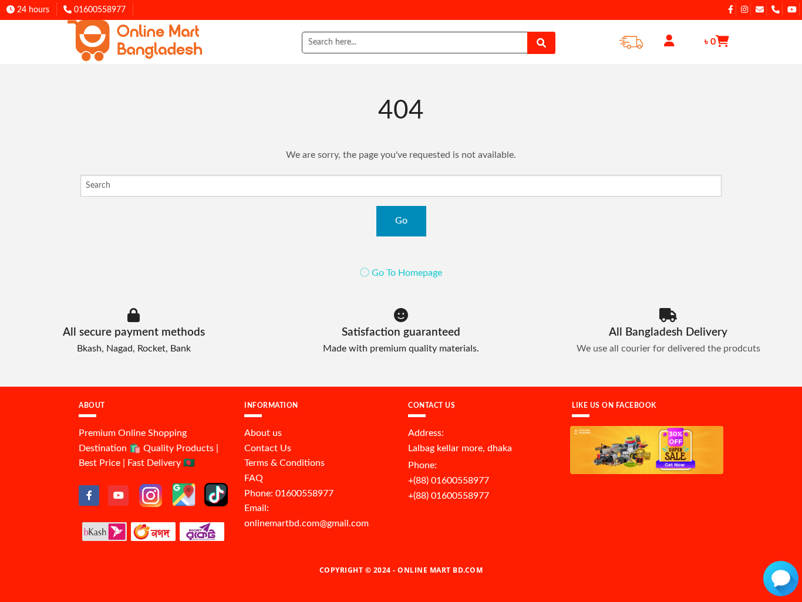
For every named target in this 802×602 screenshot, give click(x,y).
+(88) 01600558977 (448, 480)
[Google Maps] (184, 494)
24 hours (32, 10)
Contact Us (267, 448)
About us (263, 433)
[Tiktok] (216, 494)
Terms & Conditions (284, 463)
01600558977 (99, 10)
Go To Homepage (405, 273)
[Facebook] (89, 495)
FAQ (253, 478)
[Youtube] (118, 495)
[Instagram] (150, 495)
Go (401, 220)
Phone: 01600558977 (288, 493)
